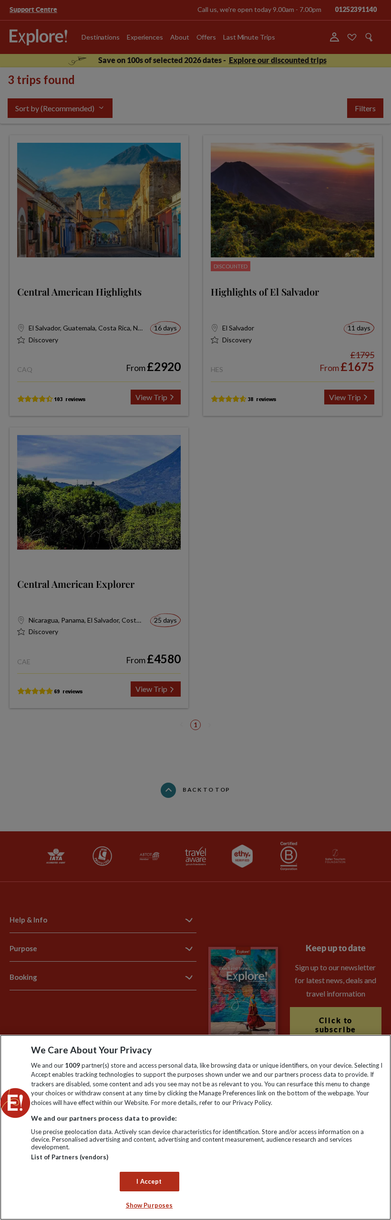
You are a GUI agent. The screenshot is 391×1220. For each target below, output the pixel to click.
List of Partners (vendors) (69, 1157)
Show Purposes (149, 1205)
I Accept (149, 1181)
